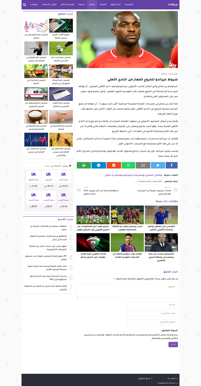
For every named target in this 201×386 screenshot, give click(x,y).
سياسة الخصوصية (167, 383)
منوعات (34, 4)
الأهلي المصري (153, 175)
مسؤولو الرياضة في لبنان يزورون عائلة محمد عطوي (101, 190)
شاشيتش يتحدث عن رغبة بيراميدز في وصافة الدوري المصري (161, 257)
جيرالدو (127, 175)
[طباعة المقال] (84, 165)
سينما (82, 4)
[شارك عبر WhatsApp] (128, 165)
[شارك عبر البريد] (143, 165)
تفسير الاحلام (67, 4)
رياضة (92, 4)
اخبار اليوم (116, 4)
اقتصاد (102, 4)
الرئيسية (129, 4)
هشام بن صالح (113, 175)
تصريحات (138, 175)
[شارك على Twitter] (158, 165)
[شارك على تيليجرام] (98, 165)
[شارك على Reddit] (113, 165)
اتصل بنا (172, 379)
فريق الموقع (144, 379)
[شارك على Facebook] (171, 165)
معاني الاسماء (49, 4)
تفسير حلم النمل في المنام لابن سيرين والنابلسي (61, 152)
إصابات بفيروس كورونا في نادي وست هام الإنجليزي (154, 190)
